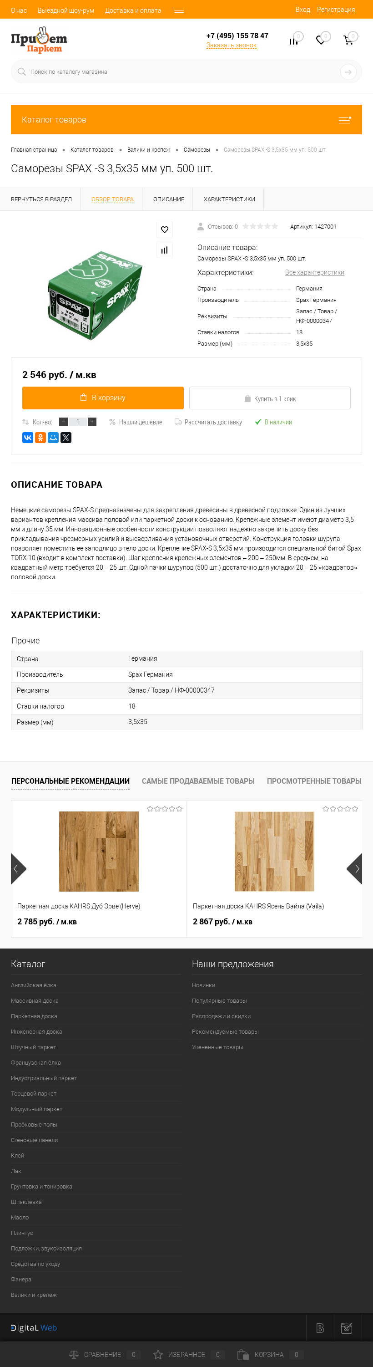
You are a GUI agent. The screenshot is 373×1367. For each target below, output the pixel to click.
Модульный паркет (36, 1109)
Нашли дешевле (140, 421)
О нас (19, 10)
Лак (16, 1171)
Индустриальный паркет (44, 1078)
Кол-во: (42, 421)
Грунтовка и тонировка (41, 1186)
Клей (17, 1155)
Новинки (203, 985)
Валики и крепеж (34, 1294)
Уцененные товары (217, 1047)
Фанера (21, 1279)
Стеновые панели (34, 1140)
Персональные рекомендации (70, 781)
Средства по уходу (35, 1263)
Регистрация (336, 9)
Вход (303, 9)
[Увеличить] (93, 295)
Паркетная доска (34, 1016)
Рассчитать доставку (213, 421)
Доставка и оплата (133, 10)
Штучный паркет (33, 1047)
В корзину (109, 397)
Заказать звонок (232, 45)
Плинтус (22, 1232)
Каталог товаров (54, 119)
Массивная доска (35, 1000)
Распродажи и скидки (221, 1016)
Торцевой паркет (33, 1093)
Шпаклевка (26, 1202)
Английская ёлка (33, 985)
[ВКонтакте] (27, 437)
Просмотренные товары (314, 781)
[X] (65, 437)
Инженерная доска (36, 1031)
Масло (20, 1217)
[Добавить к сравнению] (164, 250)
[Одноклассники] (40, 437)
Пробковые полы (34, 1124)
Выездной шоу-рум (66, 10)
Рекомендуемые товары (225, 1031)
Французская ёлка (36, 1062)
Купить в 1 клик (275, 398)
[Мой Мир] (53, 437)
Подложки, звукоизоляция (46, 1248)
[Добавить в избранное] (164, 230)
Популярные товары (219, 1000)
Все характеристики (314, 272)
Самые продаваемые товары (198, 781)
